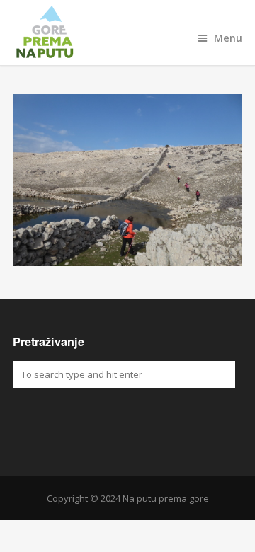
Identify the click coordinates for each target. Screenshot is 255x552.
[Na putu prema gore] (127, 32)
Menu (228, 38)
